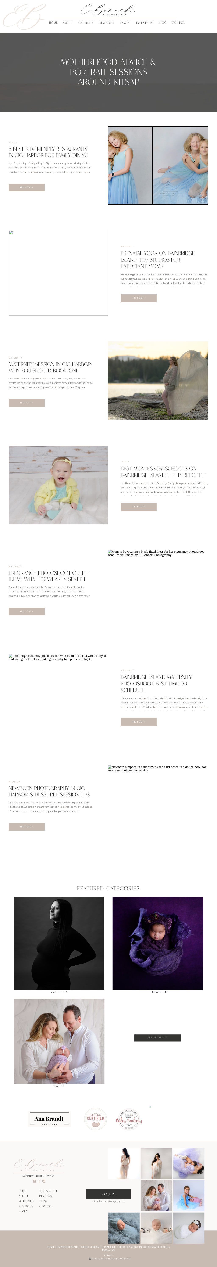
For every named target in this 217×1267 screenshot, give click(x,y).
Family (13, 142)
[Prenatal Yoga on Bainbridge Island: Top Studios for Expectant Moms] (58, 273)
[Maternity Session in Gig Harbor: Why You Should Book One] (158, 380)
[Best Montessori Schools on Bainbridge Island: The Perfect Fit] (58, 485)
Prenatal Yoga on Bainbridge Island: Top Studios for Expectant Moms (158, 260)
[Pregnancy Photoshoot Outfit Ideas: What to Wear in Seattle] (158, 589)
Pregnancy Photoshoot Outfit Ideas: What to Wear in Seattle (48, 576)
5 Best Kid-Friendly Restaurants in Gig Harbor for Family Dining (48, 153)
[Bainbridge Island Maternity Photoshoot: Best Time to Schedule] (58, 696)
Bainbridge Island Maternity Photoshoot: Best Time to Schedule (156, 684)
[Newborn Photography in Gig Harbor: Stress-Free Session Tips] (158, 804)
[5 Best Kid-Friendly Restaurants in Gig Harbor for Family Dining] (158, 165)
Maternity (128, 246)
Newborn (15, 782)
